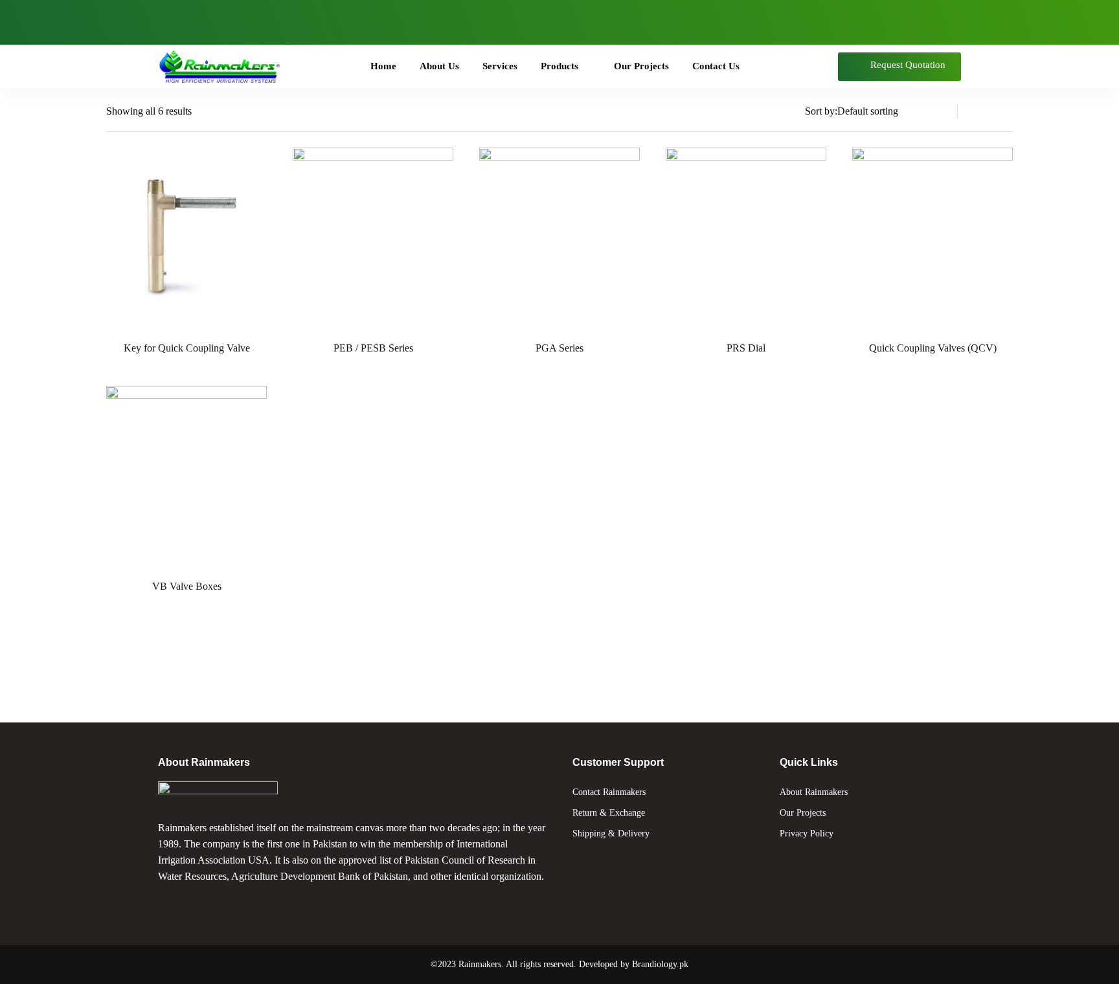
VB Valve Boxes (186, 586)
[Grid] (1005, 111)
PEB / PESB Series (373, 347)
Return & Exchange (608, 813)
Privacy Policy (806, 833)
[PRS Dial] (746, 239)
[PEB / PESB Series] (373, 239)
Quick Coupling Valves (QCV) (933, 347)
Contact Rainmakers (609, 792)
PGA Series (559, 347)
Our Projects (803, 813)
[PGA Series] (559, 239)
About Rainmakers (814, 792)
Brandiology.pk (660, 964)
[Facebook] (174, 19)
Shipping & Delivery (611, 833)
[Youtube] (212, 19)
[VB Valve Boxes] (186, 477)
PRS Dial (746, 347)
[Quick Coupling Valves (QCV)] (932, 239)
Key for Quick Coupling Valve (187, 347)
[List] (980, 111)
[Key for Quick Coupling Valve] (186, 239)
